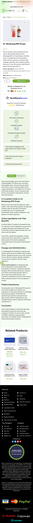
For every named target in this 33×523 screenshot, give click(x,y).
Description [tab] (11, 175)
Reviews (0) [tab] (21, 175)
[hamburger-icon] (19, 11)
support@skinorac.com (16, 6)
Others (9, 17)
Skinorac (18, 509)
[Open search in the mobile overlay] (26, 11)
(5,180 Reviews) (20, 105)
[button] (24, 22)
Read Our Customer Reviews (16, 103)
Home (4, 17)
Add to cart (21, 81)
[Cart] (23, 11)
